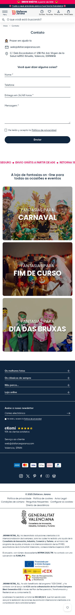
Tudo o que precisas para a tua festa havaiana (37, 6)
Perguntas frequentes (37, 502)
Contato (15, 26)
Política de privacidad (44, 130)
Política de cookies (43, 498)
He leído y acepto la (32, 130)
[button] (68, 13)
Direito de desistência (37, 505)
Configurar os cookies (61, 502)
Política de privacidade (19, 498)
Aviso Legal (61, 498)
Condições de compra (12, 502)
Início (5, 26)
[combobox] (37, 20)
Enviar (37, 139)
